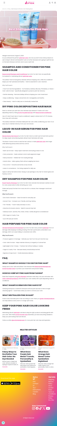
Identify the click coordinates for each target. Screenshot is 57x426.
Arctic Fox (4, 8)
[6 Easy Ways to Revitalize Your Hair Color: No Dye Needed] (10, 340)
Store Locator (51, 387)
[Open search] (52, 2)
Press (50, 390)
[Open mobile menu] (4, 2)
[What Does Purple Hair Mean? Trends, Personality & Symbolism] (28, 340)
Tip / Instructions (36, 389)
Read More (4, 366)
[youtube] (48, 408)
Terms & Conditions (52, 393)
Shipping (51, 379)
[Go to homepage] (30, 2)
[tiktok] (40, 408)
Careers (35, 392)
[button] (3, 422)
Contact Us (35, 384)
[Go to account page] (49, 2)
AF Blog (8, 8)
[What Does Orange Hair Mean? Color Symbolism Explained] (46, 340)
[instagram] (33, 408)
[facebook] (37, 408)
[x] (43, 408)
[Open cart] (55, 2)
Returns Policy (51, 383)
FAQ (34, 381)
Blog (34, 394)
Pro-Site (51, 400)
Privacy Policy (50, 397)
